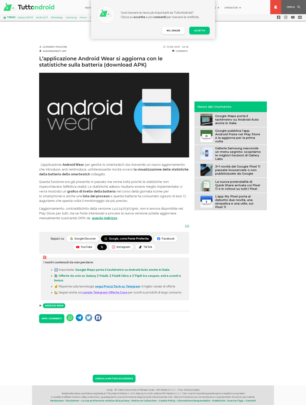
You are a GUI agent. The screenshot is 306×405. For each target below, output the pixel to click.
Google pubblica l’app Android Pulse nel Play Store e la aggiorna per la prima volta (237, 136)
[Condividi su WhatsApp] (69, 317)
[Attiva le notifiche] (275, 7)
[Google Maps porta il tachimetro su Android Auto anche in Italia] (206, 119)
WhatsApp (57, 17)
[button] (233, 8)
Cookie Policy (167, 400)
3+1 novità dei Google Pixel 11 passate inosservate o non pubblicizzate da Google (237, 170)
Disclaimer (72, 400)
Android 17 (42, 17)
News (88, 7)
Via (187, 226)
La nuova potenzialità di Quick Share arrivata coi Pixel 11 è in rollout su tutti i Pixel (237, 185)
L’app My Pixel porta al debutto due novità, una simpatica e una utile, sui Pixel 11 (234, 201)
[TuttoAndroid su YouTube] (292, 17)
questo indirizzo (104, 218)
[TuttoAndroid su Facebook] (278, 17)
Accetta (199, 30)
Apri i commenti (52, 318)
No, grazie (173, 30)
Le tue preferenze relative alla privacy (105, 400)
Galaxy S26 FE (25, 17)
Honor (83, 17)
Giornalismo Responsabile (193, 400)
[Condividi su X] (88, 317)
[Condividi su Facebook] (98, 317)
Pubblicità (218, 400)
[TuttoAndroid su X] (102, 247)
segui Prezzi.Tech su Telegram (117, 286)
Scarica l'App (235, 400)
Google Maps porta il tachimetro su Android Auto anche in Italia (122, 269)
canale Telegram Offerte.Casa (105, 292)
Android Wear (54, 305)
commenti (182, 51)
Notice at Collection (144, 400)
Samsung (71, 17)
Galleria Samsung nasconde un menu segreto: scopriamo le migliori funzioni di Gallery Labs (238, 153)
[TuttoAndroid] (29, 7)
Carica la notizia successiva (114, 378)
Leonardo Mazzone (55, 46)
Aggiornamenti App (54, 51)
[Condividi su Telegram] (79, 317)
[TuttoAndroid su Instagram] (285, 17)
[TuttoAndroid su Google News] (299, 17)
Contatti (250, 400)
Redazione (57, 400)
